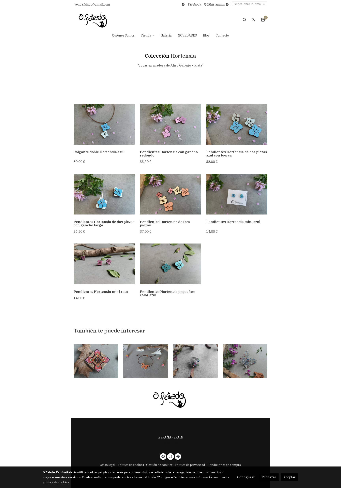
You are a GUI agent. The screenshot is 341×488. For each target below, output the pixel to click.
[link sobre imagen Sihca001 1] (104, 124)
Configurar (246, 477)
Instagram (217, 4)
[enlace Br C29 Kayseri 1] (96, 361)
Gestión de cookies (159, 465)
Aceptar (289, 477)
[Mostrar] (169, 398)
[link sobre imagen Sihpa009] (237, 194)
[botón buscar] (244, 20)
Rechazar (269, 477)
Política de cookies (131, 465)
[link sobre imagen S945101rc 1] (104, 264)
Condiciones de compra (224, 465)
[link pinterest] (178, 456)
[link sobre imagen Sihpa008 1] (170, 264)
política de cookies (56, 482)
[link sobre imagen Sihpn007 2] (170, 194)
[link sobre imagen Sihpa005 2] (104, 194)
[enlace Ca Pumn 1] (145, 361)
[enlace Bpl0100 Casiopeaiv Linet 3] (245, 361)
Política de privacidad (190, 465)
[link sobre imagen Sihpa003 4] (237, 124)
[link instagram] (170, 456)
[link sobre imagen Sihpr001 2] (170, 124)
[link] (93, 19)
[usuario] (253, 20)
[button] (147, 35)
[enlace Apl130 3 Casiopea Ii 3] (195, 361)
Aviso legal (170, 442)
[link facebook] (163, 456)
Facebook (194, 4)
